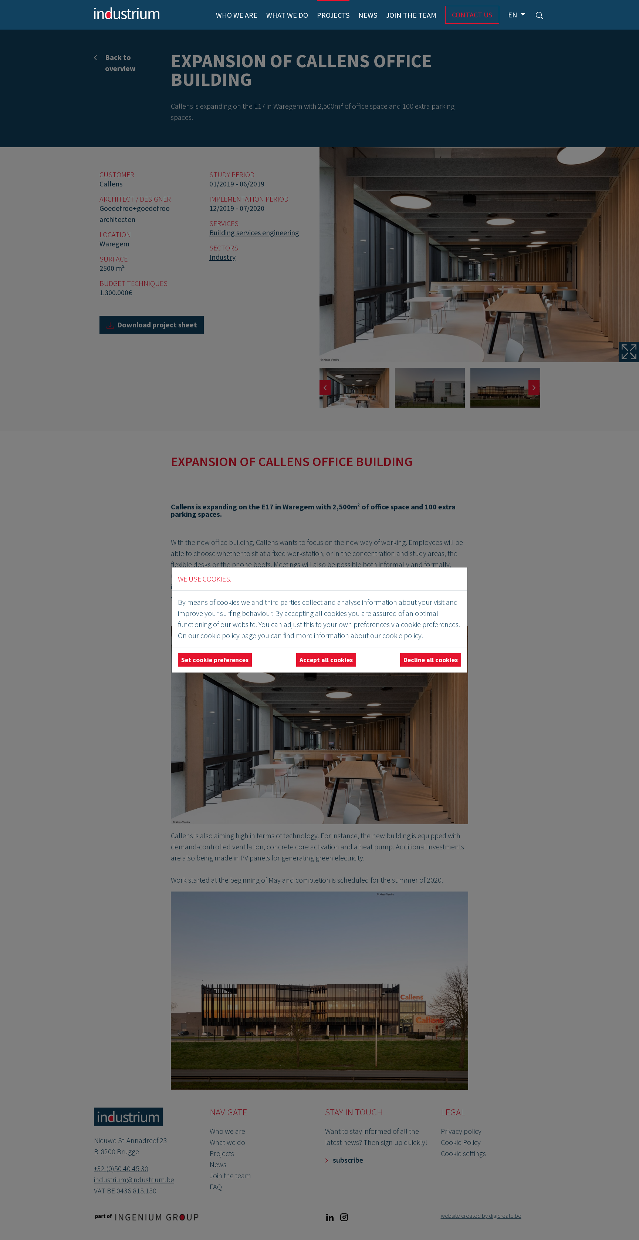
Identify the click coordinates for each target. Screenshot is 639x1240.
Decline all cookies (430, 660)
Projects (333, 15)
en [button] (513, 14)
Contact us (472, 14)
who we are (236, 15)
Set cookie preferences (214, 660)
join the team (411, 15)
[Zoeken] (539, 14)
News (367, 15)
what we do (287, 15)
